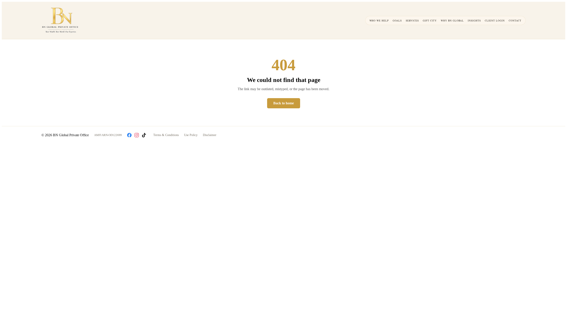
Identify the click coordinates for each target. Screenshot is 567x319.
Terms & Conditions (166, 135)
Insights (474, 20)
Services (412, 20)
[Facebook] (129, 135)
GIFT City (430, 20)
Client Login (495, 20)
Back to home (283, 103)
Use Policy (191, 135)
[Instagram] (136, 135)
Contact (515, 20)
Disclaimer (209, 135)
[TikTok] (144, 135)
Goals (397, 20)
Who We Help (379, 20)
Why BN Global (452, 20)
